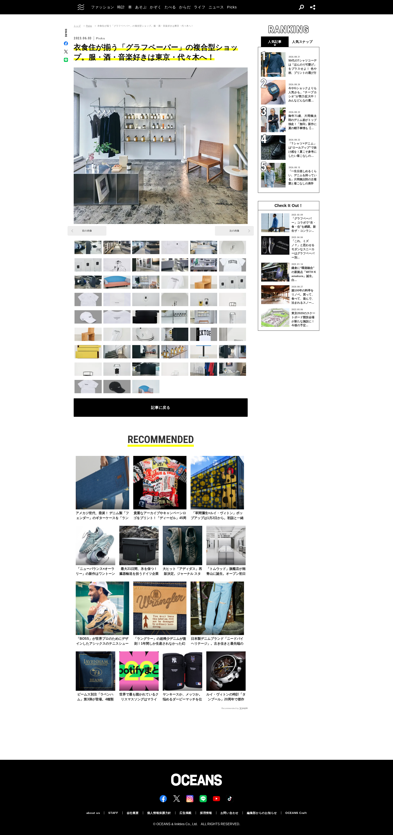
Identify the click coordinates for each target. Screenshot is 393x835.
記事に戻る (161, 408)
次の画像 (234, 230)
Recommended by (230, 708)
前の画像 (87, 230)
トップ (77, 26)
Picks (89, 26)
